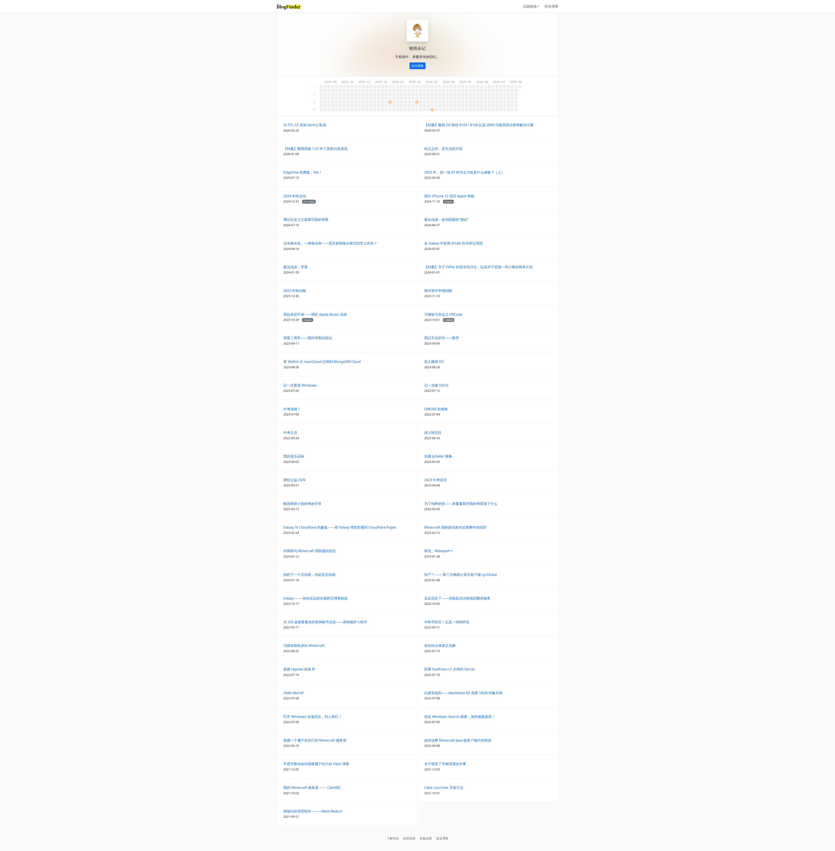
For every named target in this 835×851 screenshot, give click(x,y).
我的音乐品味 (293, 456)
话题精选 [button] (530, 6)
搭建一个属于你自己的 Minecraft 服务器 (314, 740)
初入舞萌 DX (434, 361)
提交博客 (442, 838)
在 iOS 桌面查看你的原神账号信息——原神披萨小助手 (325, 622)
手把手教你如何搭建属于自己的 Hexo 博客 (316, 763)
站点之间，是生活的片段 (443, 148)
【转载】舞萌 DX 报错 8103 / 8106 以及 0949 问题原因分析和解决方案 (479, 124)
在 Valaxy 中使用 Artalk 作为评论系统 (453, 243)
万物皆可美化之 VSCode (443, 314)
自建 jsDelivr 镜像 (438, 456)
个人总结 (310, 201)
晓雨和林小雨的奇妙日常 (302, 503)
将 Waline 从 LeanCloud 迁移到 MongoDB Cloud (322, 361)
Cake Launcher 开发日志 (443, 787)
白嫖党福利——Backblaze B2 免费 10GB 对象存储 (463, 692)
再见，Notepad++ (438, 550)
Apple (449, 201)
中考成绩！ (292, 409)
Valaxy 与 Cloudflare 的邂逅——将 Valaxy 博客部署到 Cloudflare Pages (339, 527)
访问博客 (417, 66)
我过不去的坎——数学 (441, 337)
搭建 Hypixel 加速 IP (299, 669)
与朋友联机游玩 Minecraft (304, 645)
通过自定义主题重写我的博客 (306, 219)
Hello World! (293, 692)
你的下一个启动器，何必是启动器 (309, 574)
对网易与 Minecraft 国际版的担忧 (309, 550)
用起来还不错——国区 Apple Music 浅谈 (315, 314)
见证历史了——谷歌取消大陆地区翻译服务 (457, 598)
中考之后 (290, 432)
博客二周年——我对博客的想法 (307, 337)
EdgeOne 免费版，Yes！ (302, 172)
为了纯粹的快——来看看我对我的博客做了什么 (460, 503)
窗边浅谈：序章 (295, 267)
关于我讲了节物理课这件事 (445, 763)
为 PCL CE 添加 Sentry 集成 (304, 124)
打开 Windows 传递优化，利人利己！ (312, 716)
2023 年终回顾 (294, 290)
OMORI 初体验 (436, 409)
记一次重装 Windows (300, 385)
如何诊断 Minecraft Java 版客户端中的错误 (457, 740)
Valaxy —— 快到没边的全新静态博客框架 (315, 598)
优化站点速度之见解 (440, 645)
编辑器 (449, 320)
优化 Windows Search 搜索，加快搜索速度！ (459, 716)
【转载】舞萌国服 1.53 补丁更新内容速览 (315, 148)
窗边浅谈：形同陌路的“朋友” (446, 219)
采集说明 (426, 838)
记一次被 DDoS (436, 385)
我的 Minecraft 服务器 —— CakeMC (312, 787)
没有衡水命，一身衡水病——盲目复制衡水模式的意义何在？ (330, 243)
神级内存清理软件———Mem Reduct (312, 811)
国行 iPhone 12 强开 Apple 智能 (449, 196)
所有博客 (551, 6)
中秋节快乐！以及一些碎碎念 (446, 622)
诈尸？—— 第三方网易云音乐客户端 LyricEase (460, 574)
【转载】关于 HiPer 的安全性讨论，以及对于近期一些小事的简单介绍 (478, 267)
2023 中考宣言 (435, 479)
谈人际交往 (433, 432)
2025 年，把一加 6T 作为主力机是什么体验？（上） (464, 172)
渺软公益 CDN (294, 479)
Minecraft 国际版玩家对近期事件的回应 (455, 527)
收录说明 (409, 838)
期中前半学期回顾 (438, 290)
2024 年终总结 (294, 196)
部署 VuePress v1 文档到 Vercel (449, 669)
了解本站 (393, 838)
